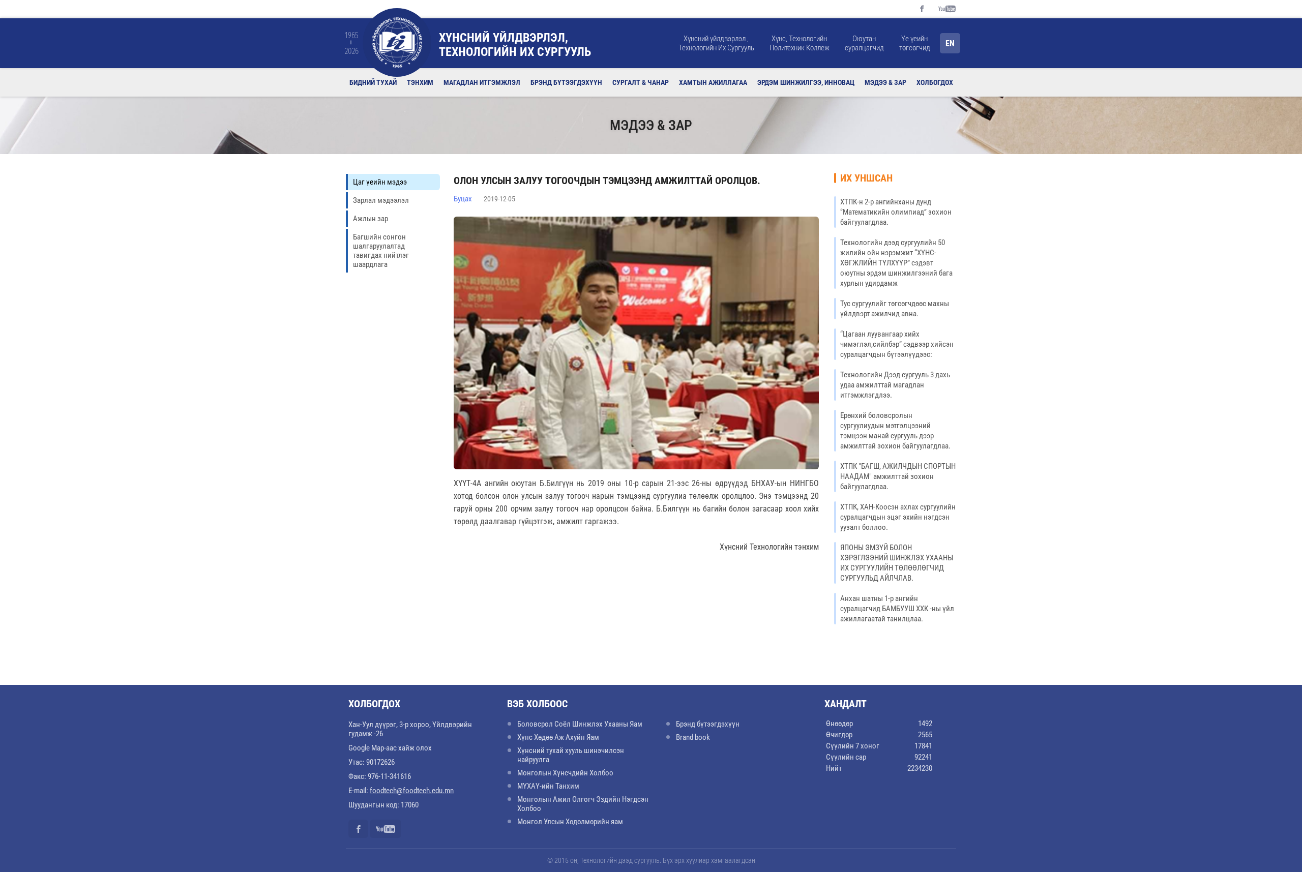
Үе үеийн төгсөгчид (914, 43)
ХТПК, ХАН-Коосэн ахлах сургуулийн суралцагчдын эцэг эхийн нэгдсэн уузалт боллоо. (898, 517)
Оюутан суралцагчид (864, 43)
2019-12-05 (499, 199)
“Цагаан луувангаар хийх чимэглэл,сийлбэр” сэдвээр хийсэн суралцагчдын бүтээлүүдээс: (897, 344)
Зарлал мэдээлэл (381, 200)
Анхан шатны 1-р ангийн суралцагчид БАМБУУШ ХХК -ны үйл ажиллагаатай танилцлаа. (897, 608)
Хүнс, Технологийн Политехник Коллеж (800, 43)
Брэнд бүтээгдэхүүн (707, 724)
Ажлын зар (370, 218)
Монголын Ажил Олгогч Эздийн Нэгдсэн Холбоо (582, 804)
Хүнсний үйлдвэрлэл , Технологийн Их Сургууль (716, 43)
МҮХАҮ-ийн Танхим (548, 786)
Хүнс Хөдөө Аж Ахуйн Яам (558, 737)
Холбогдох (934, 82)
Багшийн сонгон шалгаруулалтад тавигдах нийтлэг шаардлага (381, 250)
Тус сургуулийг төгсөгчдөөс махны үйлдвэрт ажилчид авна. (894, 308)
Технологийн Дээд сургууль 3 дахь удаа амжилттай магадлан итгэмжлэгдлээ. (895, 385)
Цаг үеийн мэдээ (380, 182)
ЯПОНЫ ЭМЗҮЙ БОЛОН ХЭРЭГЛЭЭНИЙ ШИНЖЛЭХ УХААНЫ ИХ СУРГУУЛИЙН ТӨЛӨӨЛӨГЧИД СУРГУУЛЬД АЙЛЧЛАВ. (896, 563)
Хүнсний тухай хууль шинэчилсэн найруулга (570, 755)
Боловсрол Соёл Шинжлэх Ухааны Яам (579, 724)
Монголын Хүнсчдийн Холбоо (565, 772)
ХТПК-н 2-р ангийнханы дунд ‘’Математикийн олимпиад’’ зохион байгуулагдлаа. (896, 212)
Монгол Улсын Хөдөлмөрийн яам (570, 821)
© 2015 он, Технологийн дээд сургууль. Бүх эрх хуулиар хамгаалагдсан (651, 860)
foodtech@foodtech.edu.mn (412, 790)
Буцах (463, 198)
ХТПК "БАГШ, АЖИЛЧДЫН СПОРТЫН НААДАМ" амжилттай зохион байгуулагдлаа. (898, 476)
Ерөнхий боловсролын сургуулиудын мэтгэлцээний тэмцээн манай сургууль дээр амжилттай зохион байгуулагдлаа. (895, 430)
